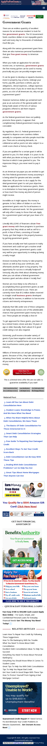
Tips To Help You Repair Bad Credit (17, 669)
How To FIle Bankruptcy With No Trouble (20, 640)
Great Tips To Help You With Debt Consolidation (23, 666)
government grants (16, 34)
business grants (24, 295)
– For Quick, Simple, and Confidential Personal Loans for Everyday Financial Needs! (23, 618)
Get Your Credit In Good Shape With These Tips (23, 672)
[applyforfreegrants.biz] (23, 3)
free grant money (19, 54)
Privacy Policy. (39, 743)
